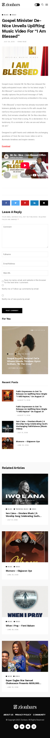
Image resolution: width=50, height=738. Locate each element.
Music (6, 15)
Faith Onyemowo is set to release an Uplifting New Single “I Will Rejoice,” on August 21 (31, 394)
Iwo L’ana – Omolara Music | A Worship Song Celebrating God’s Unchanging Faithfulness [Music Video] (31, 425)
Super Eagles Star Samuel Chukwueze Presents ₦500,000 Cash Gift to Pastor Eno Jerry (22, 682)
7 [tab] (39, 330)
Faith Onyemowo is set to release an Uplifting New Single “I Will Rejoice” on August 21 (31, 409)
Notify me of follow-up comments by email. (20, 289)
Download (6, 146)
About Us (8, 714)
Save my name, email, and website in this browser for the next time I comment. (25, 281)
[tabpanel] (25, 350)
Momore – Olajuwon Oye (28, 441)
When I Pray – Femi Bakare (20, 625)
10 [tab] (44, 330)
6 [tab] (38, 330)
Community (39, 714)
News (10, 676)
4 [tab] (35, 330)
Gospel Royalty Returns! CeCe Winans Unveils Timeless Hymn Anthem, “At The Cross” (23, 361)
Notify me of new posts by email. (16, 299)
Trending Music (23, 354)
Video (14, 15)
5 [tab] (36, 330)
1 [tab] (30, 330)
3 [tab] (33, 330)
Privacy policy (23, 714)
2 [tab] (32, 330)
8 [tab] (41, 330)
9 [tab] (42, 330)
